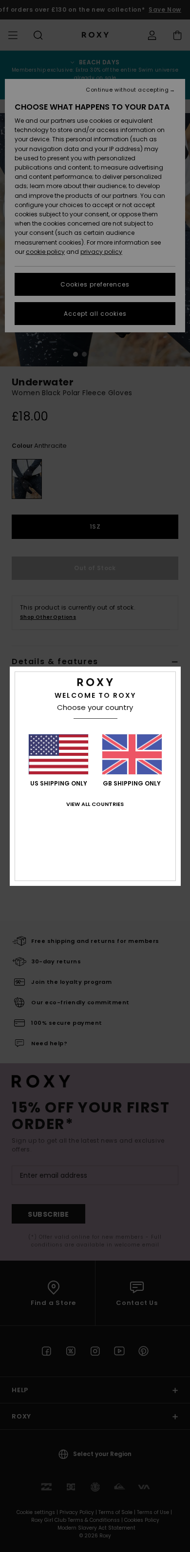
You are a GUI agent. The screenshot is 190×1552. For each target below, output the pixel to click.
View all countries (95, 804)
